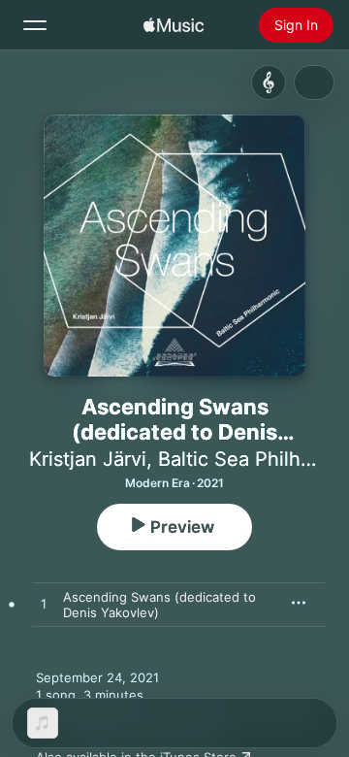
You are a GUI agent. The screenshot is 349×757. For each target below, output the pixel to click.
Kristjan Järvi (87, 459)
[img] (173, 25)
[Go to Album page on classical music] (268, 82)
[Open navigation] (35, 25)
